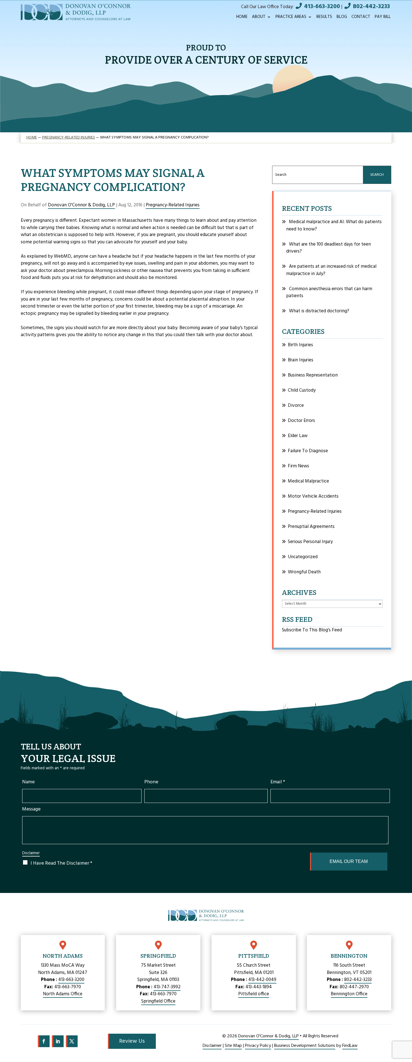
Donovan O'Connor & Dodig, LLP (81, 205)
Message (31, 809)
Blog (342, 17)
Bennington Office (349, 994)
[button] (405, 1028)
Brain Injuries (300, 360)
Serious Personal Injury (310, 542)
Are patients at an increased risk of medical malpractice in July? (331, 270)
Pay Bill (383, 17)
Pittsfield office (253, 994)
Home (241, 17)
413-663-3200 (322, 6)
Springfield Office (158, 1001)
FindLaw (350, 1045)
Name (28, 782)
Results (324, 17)
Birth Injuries (300, 345)
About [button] (258, 17)
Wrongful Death (304, 572)
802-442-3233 (371, 6)
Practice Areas (291, 17)
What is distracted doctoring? (319, 311)
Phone (151, 782)
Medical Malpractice (308, 481)
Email (277, 782)
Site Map (233, 1045)
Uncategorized (303, 557)
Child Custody (302, 390)
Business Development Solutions (304, 1045)
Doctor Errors (301, 420)
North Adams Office (62, 994)
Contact (360, 17)
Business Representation (313, 375)
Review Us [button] (132, 1041)
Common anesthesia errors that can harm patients (329, 292)
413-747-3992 (167, 987)
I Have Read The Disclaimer (61, 863)
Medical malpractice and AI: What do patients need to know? (334, 225)
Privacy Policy (258, 1045)
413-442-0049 (262, 979)
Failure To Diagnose (308, 451)
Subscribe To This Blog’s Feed (312, 630)
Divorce (296, 405)
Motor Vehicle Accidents (313, 496)
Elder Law (297, 436)
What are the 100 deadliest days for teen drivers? (328, 248)
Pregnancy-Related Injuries (173, 205)
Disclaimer (31, 853)
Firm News (298, 466)
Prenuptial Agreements (311, 526)
